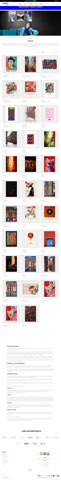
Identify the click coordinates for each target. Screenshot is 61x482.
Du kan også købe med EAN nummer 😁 (45, 477)
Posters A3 (30, 38)
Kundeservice (4, 454)
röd (33, 38)
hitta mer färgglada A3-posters (22, 370)
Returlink (3, 463)
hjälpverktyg (27, 382)
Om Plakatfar (4, 457)
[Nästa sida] (35, 333)
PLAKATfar (52, 479)
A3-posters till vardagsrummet (22, 379)
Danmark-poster (44, 399)
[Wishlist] (55, 4)
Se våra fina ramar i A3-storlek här (13, 416)
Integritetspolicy (5, 460)
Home (28, 38)
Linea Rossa (5, 274)
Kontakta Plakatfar (5, 462)
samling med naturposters (16, 390)
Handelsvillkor (4, 459)
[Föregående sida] (26, 333)
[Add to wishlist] (3, 55)
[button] (5, 1)
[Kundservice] (56, 4)
